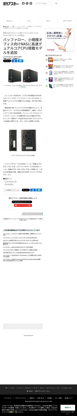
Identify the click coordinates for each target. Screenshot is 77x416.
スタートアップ (48, 21)
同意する (68, 408)
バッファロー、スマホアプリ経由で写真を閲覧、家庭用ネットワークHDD (22, 234)
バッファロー (9, 184)
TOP (6, 388)
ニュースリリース (10, 181)
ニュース (20, 388)
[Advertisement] (38, 11)
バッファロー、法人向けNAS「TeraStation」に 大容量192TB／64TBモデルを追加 (22, 256)
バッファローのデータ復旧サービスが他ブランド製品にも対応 (20, 249)
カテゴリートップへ (33, 214)
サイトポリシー (8, 398)
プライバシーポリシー (21, 398)
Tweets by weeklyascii (28, 335)
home (7, 26)
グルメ (29, 21)
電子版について (69, 398)
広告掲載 (49, 398)
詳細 (10, 412)
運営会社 (32, 398)
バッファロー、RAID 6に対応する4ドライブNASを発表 (18, 247)
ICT (67, 21)
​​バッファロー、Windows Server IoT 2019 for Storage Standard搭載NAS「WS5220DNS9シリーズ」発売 (21, 260)
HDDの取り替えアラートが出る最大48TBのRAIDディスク (18, 252)
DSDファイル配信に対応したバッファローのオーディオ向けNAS (20, 240)
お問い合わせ (40, 398)
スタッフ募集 (58, 398)
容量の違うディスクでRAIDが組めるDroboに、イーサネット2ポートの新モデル (22, 243)
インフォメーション (67, 388)
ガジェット (28, 388)
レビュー (12, 388)
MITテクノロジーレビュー (43, 391)
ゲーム (9, 21)
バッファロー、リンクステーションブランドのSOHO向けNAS (20, 237)
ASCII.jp (31, 391)
